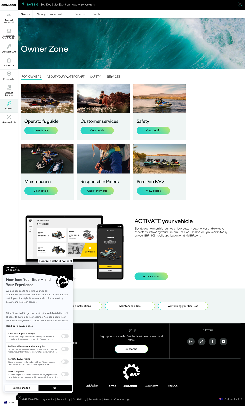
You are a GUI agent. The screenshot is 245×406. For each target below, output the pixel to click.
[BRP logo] (131, 371)
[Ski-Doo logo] (92, 385)
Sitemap (108, 399)
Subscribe (131, 349)
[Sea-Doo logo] (8, 5)
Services (79, 14)
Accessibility (95, 399)
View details (41, 130)
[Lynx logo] (112, 385)
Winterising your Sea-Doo (183, 306)
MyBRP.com (193, 235)
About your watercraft (49, 14)
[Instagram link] (191, 341)
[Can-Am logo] (152, 385)
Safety (96, 14)
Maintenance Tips (129, 306)
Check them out (97, 190)
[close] (240, 4)
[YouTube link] (223, 341)
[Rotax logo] (173, 385)
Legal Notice (48, 399)
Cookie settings (122, 399)
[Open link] (47, 112)
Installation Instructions (77, 306)
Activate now (151, 276)
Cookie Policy (79, 399)
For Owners (31, 76)
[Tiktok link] (202, 341)
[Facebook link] (212, 341)
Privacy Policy (63, 399)
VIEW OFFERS (86, 4)
